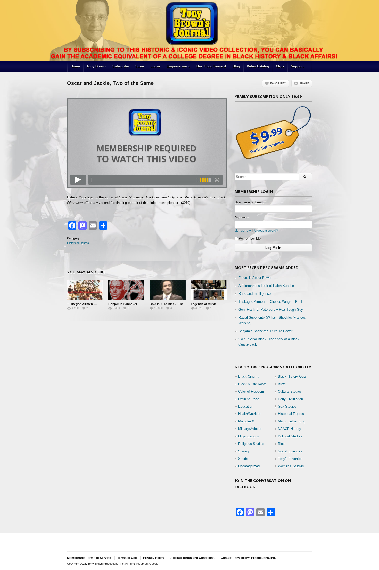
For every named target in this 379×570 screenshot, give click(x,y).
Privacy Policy (153, 558)
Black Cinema (248, 376)
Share (304, 83)
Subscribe (120, 66)
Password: (242, 218)
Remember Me (250, 238)
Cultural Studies (290, 391)
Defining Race (248, 399)
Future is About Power (254, 278)
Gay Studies (287, 406)
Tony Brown (96, 66)
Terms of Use (127, 558)
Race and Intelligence (254, 294)
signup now (243, 230)
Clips (280, 66)
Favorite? (278, 83)
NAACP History (289, 429)
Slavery (244, 451)
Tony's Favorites (290, 459)
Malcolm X (246, 421)
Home (75, 66)
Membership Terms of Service (89, 558)
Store (139, 66)
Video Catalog (258, 66)
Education (245, 406)
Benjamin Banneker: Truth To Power (265, 331)
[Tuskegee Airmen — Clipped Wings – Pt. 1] (85, 290)
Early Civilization (290, 399)
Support (297, 66)
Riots (282, 444)
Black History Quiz (292, 376)
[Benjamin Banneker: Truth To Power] (126, 290)
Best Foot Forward (211, 66)
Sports (243, 459)
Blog (236, 66)
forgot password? (266, 230)
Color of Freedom (251, 391)
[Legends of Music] (209, 290)
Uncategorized (249, 466)
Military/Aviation (250, 429)
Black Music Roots (252, 384)
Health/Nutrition (249, 414)
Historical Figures (78, 242)
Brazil (282, 384)
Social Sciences (290, 451)
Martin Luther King (291, 421)
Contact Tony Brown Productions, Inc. (248, 558)
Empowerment (178, 66)
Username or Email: (249, 202)
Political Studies (290, 436)
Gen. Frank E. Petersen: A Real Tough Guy (270, 310)
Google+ (154, 563)
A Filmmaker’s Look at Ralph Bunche (266, 286)
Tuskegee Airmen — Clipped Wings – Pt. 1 (270, 302)
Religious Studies (251, 444)
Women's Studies (291, 466)
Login (155, 66)
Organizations (248, 436)
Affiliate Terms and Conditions (192, 558)
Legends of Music (204, 304)
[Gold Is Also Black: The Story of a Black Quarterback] (167, 290)
